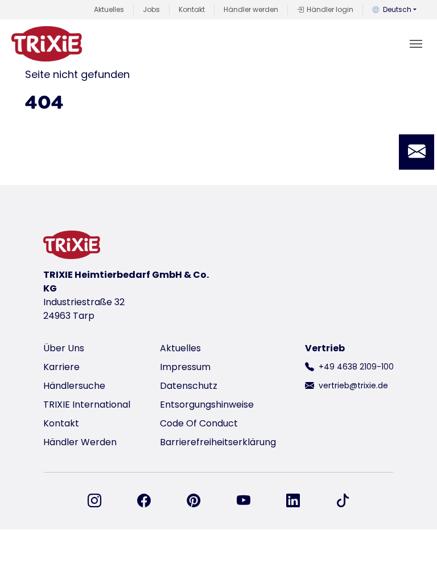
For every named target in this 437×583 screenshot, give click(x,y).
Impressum (185, 366)
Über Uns (63, 348)
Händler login (330, 9)
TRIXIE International (86, 404)
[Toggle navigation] (416, 44)
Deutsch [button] (397, 9)
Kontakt (192, 9)
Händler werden (251, 9)
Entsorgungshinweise (207, 404)
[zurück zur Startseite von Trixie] (46, 43)
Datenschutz (188, 385)
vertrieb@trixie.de (353, 385)
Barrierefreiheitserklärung (218, 442)
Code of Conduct (199, 423)
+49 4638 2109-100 (356, 366)
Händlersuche (74, 385)
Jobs (151, 9)
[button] (416, 152)
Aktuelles (109, 9)
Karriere (61, 366)
